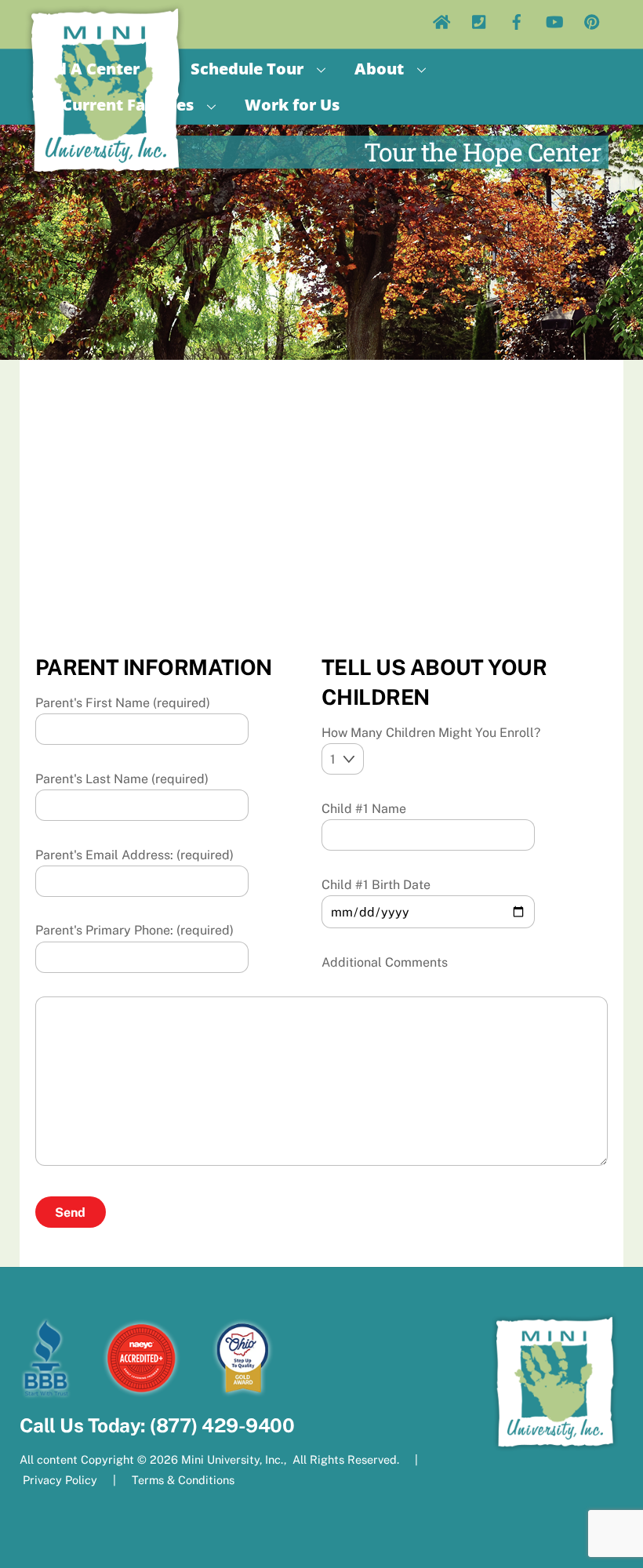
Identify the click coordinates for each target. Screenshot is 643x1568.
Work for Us (292, 104)
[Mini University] (106, 172)
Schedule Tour (247, 68)
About (379, 68)
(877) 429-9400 (222, 1425)
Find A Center (86, 68)
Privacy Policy (60, 1479)
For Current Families (113, 104)
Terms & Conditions (181, 1479)
